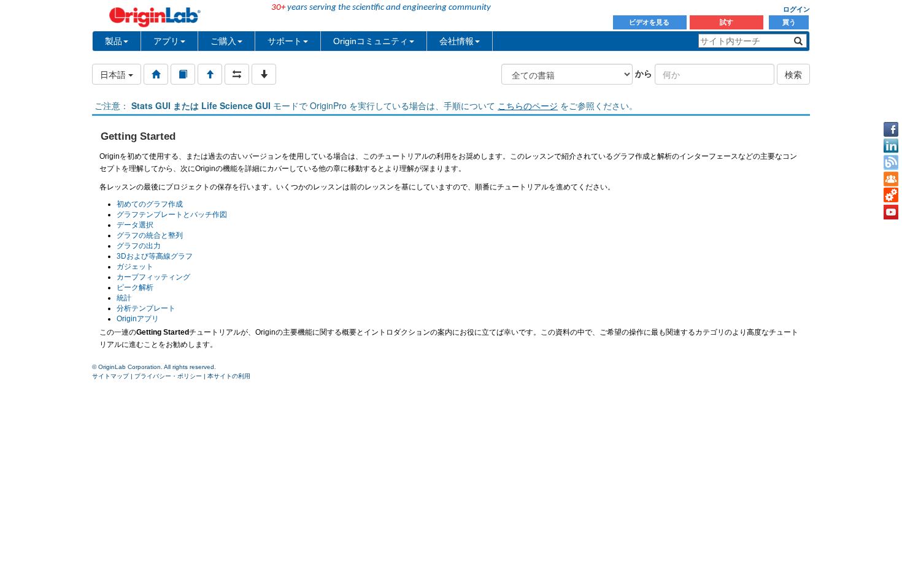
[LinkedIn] (891, 146)
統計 (124, 298)
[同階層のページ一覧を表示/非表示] (237, 74)
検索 (793, 74)
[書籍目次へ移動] (183, 74)
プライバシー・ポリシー (168, 376)
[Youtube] (891, 212)
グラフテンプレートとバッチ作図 (172, 214)
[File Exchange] (891, 196)
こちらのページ (528, 105)
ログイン (796, 9)
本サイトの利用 (228, 376)
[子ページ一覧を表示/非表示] (264, 74)
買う (789, 22)
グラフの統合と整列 (150, 235)
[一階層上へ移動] (210, 74)
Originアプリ (138, 318)
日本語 (114, 74)
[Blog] (891, 162)
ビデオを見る (650, 22)
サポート (285, 41)
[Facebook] (891, 129)
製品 (113, 41)
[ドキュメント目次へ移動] (156, 74)
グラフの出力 (139, 246)
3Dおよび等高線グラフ (155, 256)
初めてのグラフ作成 (150, 204)
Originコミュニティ (370, 41)
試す (726, 22)
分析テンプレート (146, 308)
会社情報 (456, 41)
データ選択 (135, 225)
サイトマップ (110, 376)
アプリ (166, 41)
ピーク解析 (135, 287)
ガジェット (135, 266)
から (643, 73)
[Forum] (891, 179)
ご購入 (223, 41)
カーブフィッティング (153, 277)
